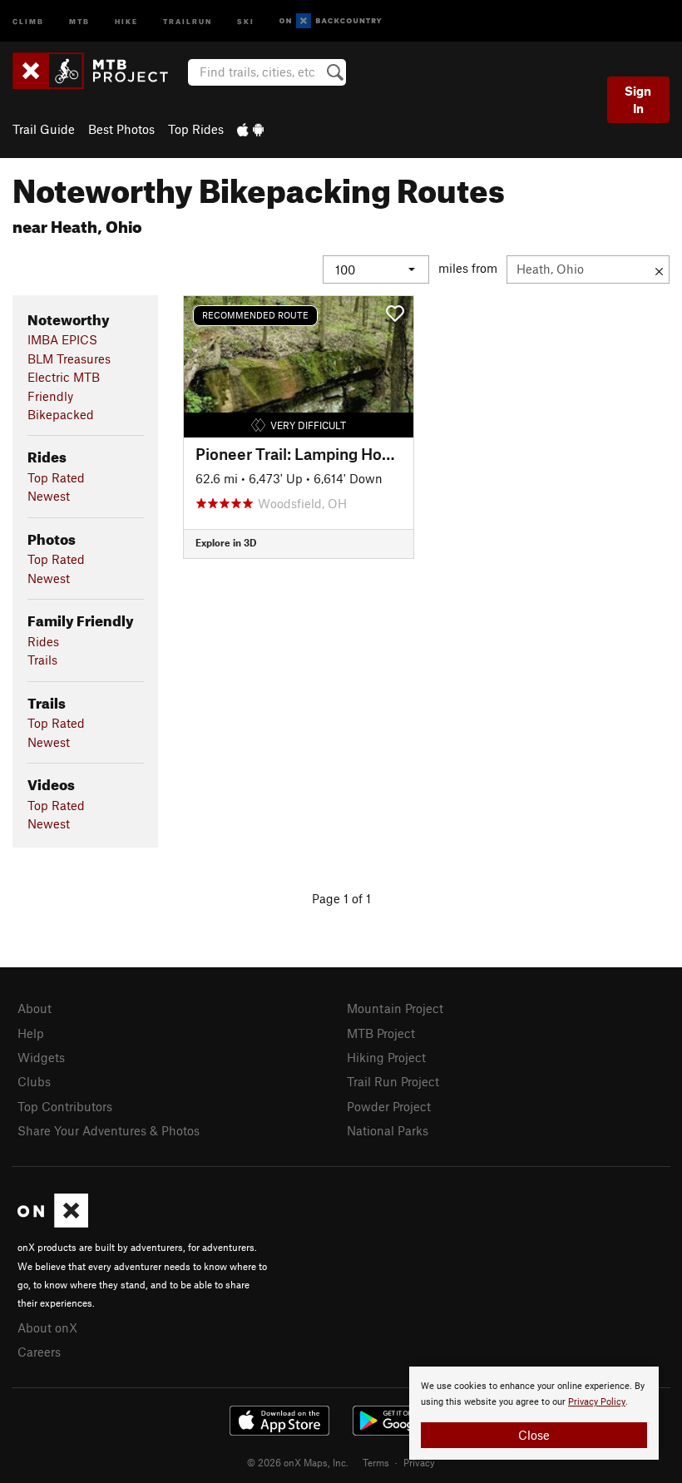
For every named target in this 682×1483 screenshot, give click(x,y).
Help (30, 1033)
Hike (126, 20)
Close (534, 1434)
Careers (39, 1351)
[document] (534, 1413)
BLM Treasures (69, 358)
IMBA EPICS (62, 339)
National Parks (387, 1130)
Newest (48, 495)
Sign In (638, 99)
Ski (246, 20)
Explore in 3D (225, 542)
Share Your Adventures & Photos (108, 1130)
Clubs (34, 1081)
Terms (376, 1462)
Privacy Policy (596, 1401)
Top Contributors (64, 1106)
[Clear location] (659, 269)
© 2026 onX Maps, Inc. (297, 1462)
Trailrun (187, 20)
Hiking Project (386, 1057)
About (34, 1008)
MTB (79, 20)
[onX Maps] (52, 1222)
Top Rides (196, 128)
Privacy (419, 1462)
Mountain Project (395, 1008)
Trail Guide (43, 128)
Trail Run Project (393, 1081)
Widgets (41, 1057)
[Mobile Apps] (250, 128)
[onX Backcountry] (330, 21)
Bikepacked (60, 414)
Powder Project (389, 1106)
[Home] (98, 70)
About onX (47, 1327)
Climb (28, 20)
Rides (43, 641)
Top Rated (56, 477)
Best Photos (121, 128)
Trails (42, 659)
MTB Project (381, 1033)
